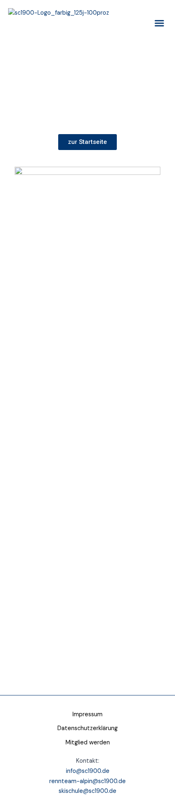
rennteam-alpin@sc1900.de (87, 781)
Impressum (87, 714)
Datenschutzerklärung (87, 728)
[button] (159, 23)
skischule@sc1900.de (87, 791)
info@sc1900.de (87, 771)
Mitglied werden (88, 742)
